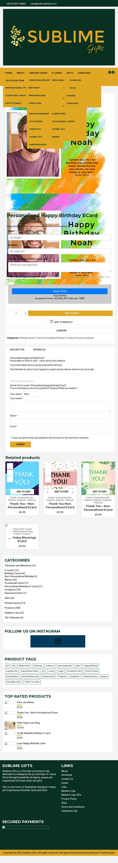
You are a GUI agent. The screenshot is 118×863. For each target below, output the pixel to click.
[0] (106, 73)
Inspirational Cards (29, 671)
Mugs (73, 88)
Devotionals (13, 103)
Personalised (37, 95)
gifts (78, 665)
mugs (60, 671)
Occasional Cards (63, 121)
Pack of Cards (91, 671)
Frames (71, 95)
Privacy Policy (69, 798)
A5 (7, 665)
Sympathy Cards (13, 682)
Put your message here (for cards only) (28, 259)
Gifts (70, 73)
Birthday (34, 87)
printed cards (49, 676)
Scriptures (59, 113)
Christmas (84, 73)
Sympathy (35, 129)
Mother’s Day (68, 791)
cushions (50, 665)
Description (17, 349)
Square (104, 676)
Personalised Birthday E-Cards (58, 338)
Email (13, 426)
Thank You (35, 137)
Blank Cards (24, 665)
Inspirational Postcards (21, 87)
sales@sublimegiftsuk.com (43, 3)
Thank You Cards (32, 682)
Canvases (72, 103)
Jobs (64, 787)
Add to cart (72, 313)
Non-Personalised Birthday (21, 532)
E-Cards (57, 73)
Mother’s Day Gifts (71, 794)
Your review (16, 398)
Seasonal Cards (13, 593)
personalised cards (30, 676)
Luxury (51, 671)
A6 (14, 665)
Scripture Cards (15, 95)
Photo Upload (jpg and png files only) (59, 279)
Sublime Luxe (12, 612)
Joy (43, 671)
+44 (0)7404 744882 (16, 3)
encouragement (65, 665)
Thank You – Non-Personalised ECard (22, 505)
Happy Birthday (90, 665)
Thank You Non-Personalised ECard (60, 505)
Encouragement (39, 113)
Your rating (16, 394)
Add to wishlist (63, 322)
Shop (64, 802)
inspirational (11, 671)
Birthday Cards (27, 338)
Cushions (75, 80)
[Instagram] (57, 641)
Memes (56, 137)
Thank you (31, 500)
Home (8, 73)
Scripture (27, 245)
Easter (64, 783)
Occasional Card (74, 671)
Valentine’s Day (69, 810)
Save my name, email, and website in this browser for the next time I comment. (51, 438)
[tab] (17, 350)
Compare (61, 330)
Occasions (35, 121)
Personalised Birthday (43, 80)
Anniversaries (38, 144)
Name (24, 231)
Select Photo (60, 291)
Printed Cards (38, 73)
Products (78, 338)
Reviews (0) (39, 349)
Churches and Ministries (18, 565)
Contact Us (67, 778)
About (21, 73)
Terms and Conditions (73, 806)
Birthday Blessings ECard (22, 539)
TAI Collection (14, 80)
